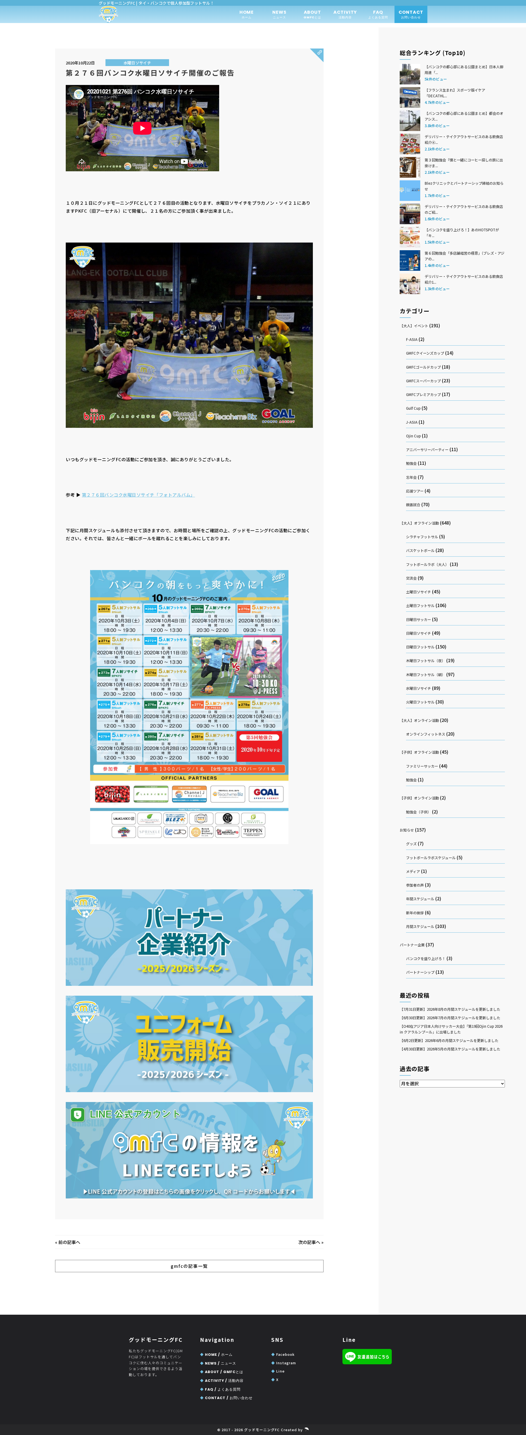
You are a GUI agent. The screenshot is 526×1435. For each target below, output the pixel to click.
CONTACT (411, 14)
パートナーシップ (420, 972)
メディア (413, 871)
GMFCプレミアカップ (423, 394)
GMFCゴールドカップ (423, 367)
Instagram (283, 1362)
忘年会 (411, 477)
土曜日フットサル (420, 605)
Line (278, 1371)
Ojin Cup (413, 436)
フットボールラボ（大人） (427, 564)
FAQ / (220, 1389)
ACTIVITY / (222, 1380)
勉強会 (411, 463)
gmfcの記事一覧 (189, 1266)
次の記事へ (309, 1242)
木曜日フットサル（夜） (425, 660)
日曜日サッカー (418, 619)
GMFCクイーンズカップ (425, 353)
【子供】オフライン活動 (419, 752)
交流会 (411, 578)
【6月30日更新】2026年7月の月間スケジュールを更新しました (450, 1017)
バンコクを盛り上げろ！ (425, 958)
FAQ (378, 14)
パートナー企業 (412, 944)
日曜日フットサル (420, 647)
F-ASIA (412, 339)
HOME (246, 14)
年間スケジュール (420, 898)
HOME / (216, 1354)
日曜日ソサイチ (418, 633)
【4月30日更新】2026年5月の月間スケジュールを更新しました (450, 1049)
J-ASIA (412, 422)
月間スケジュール (420, 926)
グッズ (411, 843)
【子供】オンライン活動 (419, 798)
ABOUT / (221, 1371)
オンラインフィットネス (425, 734)
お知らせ (407, 830)
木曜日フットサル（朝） (425, 674)
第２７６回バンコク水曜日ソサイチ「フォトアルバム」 (138, 494)
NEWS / (218, 1363)
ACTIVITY (345, 14)
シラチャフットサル (422, 536)
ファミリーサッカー (422, 766)
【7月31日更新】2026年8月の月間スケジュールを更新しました (450, 1009)
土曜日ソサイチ (418, 591)
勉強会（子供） (418, 812)
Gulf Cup (413, 408)
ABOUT (312, 14)
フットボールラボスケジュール (431, 857)
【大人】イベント (414, 325)
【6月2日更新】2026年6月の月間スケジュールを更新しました (449, 1040)
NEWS (279, 14)
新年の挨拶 (415, 912)
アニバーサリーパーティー (427, 449)
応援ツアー (415, 491)
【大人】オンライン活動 (419, 720)
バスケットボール (420, 550)
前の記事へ (69, 1242)
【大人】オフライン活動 (419, 523)
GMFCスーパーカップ (423, 380)
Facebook (283, 1354)
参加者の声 (415, 885)
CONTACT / (226, 1398)
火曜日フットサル (420, 702)
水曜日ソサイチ (137, 63)
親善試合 (413, 504)
